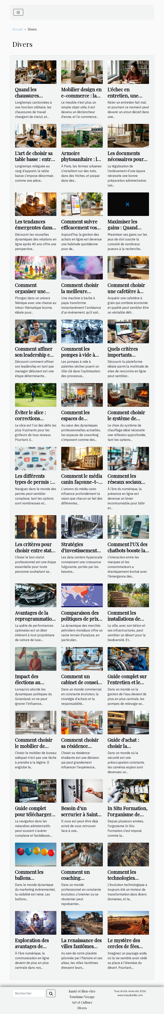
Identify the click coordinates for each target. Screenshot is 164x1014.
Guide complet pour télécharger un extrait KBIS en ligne (35, 817)
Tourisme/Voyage (82, 997)
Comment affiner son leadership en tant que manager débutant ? (34, 357)
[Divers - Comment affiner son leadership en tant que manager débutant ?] (35, 331)
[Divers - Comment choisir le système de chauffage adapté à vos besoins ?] (128, 395)
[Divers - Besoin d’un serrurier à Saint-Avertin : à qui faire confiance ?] (82, 790)
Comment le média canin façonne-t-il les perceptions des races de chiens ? (81, 485)
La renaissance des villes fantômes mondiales (81, 946)
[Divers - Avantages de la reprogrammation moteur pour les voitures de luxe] (35, 595)
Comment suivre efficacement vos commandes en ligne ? (79, 230)
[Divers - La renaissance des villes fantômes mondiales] (82, 923)
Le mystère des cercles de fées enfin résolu (124, 946)
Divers (82, 1008)
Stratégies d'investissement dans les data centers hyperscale (81, 553)
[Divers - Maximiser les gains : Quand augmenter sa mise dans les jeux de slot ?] (128, 204)
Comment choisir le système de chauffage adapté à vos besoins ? (128, 421)
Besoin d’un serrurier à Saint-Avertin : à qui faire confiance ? (80, 817)
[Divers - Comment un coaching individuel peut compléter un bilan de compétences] (82, 854)
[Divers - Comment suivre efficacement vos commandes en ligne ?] (82, 204)
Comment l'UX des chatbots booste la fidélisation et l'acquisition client (127, 553)
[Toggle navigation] (18, 12)
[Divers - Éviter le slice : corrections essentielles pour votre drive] (35, 395)
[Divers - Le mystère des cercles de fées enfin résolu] (128, 923)
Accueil (17, 29)
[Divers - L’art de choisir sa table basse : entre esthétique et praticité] (35, 135)
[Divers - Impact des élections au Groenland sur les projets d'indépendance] (35, 659)
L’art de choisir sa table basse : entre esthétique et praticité (34, 162)
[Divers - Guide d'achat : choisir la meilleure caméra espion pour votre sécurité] (128, 722)
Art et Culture (82, 1002)
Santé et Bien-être (82, 991)
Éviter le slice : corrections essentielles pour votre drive (33, 421)
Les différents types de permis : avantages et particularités (33, 485)
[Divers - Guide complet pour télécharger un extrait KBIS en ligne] (35, 790)
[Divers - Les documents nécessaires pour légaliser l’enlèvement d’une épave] (128, 135)
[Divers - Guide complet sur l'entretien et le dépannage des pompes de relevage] (128, 659)
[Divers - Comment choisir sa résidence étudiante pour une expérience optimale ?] (82, 722)
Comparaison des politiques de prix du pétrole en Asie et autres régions (80, 621)
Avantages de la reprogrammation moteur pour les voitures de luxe (35, 621)
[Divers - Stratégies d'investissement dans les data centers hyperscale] (82, 527)
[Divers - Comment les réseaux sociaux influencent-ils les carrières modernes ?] (128, 458)
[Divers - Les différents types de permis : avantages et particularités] (35, 458)
